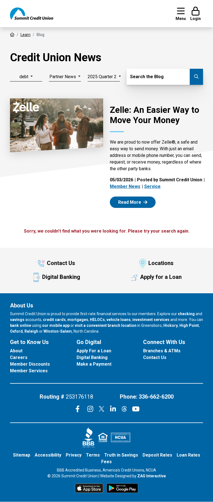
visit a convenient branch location (105, 325)
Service (152, 186)
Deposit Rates (157, 455)
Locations (161, 263)
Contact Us (61, 263)
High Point (189, 325)
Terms (93, 455)
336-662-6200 (156, 396)
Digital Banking (61, 277)
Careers (18, 357)
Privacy (74, 455)
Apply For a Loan (94, 350)
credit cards (54, 319)
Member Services (29, 370)
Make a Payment (94, 364)
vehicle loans (118, 319)
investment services (150, 319)
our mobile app (56, 325)
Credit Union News (56, 57)
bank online (20, 325)
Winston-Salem (58, 331)
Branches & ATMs (162, 350)
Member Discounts (30, 364)
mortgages (77, 319)
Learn (26, 34)
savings (17, 319)
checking (186, 314)
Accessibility (48, 455)
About (16, 350)
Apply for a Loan (161, 277)
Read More (136, 202)
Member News (125, 186)
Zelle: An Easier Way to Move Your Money (154, 115)
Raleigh (31, 331)
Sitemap (21, 455)
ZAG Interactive (151, 476)
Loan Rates (188, 455)
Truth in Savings (121, 455)
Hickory (170, 325)
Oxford (16, 331)
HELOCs (97, 319)
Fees (106, 461)
